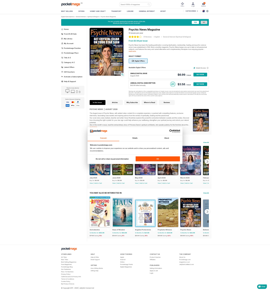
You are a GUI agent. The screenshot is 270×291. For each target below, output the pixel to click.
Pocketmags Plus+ (71, 53)
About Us (182, 257)
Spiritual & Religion (93, 16)
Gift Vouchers (69, 72)
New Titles (64, 259)
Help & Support (70, 81)
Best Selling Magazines (68, 262)
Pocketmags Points (126, 264)
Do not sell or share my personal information (112, 159)
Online (122, 262)
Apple (122, 257)
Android (122, 259)
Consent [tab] (103, 138)
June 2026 (116, 178)
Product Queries (155, 257)
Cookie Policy (65, 281)
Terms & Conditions (67, 279)
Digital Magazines (126, 267)
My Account (68, 43)
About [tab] (166, 138)
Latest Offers (69, 67)
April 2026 (162, 178)
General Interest (147, 11)
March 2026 (185, 178)
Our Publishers (66, 269)
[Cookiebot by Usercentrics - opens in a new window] (171, 131)
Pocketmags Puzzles (72, 48)
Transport (116, 11)
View (91, 183)
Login (151, 273)
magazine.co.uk (184, 262)
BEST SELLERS (67, 11)
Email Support (95, 259)
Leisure (130, 11)
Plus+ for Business (67, 272)
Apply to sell (154, 270)
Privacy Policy (65, 274)
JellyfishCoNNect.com (186, 264)
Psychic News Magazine (108, 16)
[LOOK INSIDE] (106, 75)
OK (158, 159)
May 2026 (138, 178)
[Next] (207, 161)
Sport (163, 11)
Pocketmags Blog (67, 267)
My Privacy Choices (67, 284)
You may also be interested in (106, 193)
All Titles (64, 257)
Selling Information (156, 268)
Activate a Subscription (73, 77)
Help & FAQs (95, 257)
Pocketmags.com (185, 259)
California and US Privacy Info (71, 276)
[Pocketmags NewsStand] (71, 4)
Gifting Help (94, 270)
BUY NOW (200, 74)
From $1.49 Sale (70, 34)
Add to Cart (98, 183)
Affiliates (152, 259)
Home (66, 29)
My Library (68, 39)
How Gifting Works (97, 268)
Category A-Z (69, 62)
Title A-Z (67, 58)
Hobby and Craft (98, 11)
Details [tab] (135, 138)
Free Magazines (66, 264)
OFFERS (81, 11)
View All (206, 142)
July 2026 (93, 178)
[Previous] (91, 211)
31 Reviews (147, 37)
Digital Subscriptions (67, 16)
